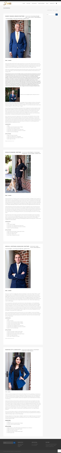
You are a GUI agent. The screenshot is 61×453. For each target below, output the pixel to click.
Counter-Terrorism (31, 17)
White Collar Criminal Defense (18, 18)
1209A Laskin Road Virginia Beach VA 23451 (20, 445)
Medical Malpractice (38, 17)
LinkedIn (9, 60)
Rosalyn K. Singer (36, 225)
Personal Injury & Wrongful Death (18, 248)
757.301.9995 (36, 444)
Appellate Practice (26, 18)
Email (6, 60)
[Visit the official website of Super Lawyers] (36, 227)
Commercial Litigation (9, 18)
